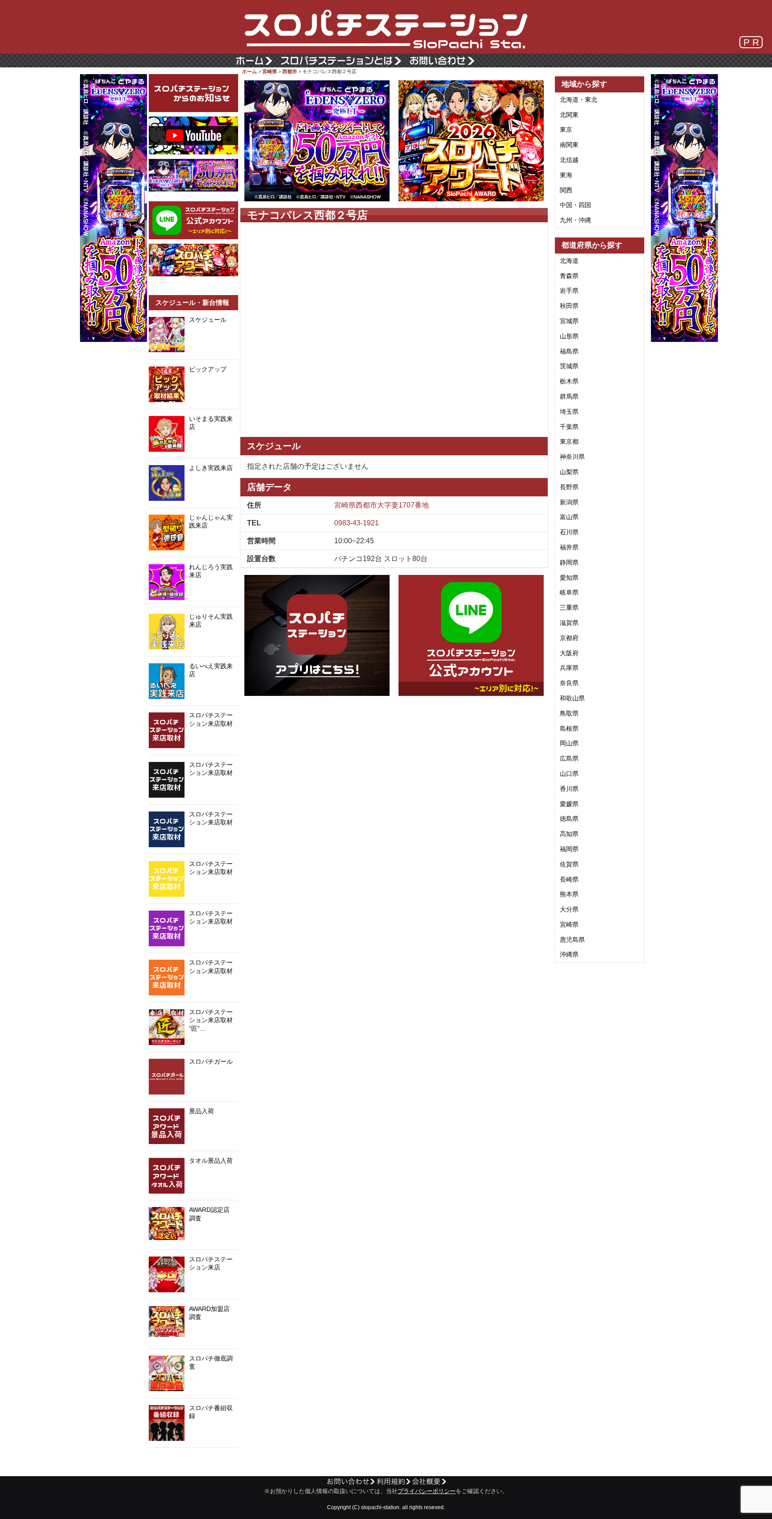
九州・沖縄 (575, 220)
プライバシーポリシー (427, 1491)
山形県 (569, 336)
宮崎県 (269, 71)
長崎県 (569, 879)
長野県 (569, 487)
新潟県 (569, 502)
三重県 (569, 607)
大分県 (569, 909)
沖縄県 (569, 954)
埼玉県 (569, 411)
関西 (566, 190)
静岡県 (569, 562)
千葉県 (569, 426)
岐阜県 (569, 592)
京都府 (569, 637)
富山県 (569, 516)
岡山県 (569, 743)
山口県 (569, 773)
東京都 (569, 441)
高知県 (569, 833)
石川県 (569, 532)
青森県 (569, 275)
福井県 (569, 547)
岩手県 (569, 290)
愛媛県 (569, 803)
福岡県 (569, 849)
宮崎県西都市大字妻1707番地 (381, 505)
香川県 (569, 788)
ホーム (249, 71)
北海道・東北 (578, 99)
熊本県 (569, 894)
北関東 (569, 114)
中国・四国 (575, 204)
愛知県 (569, 577)
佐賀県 (569, 864)
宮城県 (569, 321)
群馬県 (569, 396)
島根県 (569, 728)
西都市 (289, 71)
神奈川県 (572, 456)
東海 (566, 175)
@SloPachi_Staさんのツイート (193, 1461)
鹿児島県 (572, 939)
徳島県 (569, 818)
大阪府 (569, 653)
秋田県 (569, 305)
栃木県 (569, 381)
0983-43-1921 (356, 523)
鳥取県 (569, 713)
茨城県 (569, 366)
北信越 (569, 159)
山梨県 (569, 471)
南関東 (569, 144)
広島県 (569, 758)
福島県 (569, 351)
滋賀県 (569, 622)
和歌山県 (572, 698)
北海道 (569, 260)
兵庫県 (569, 667)
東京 (566, 129)
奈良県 (569, 683)
